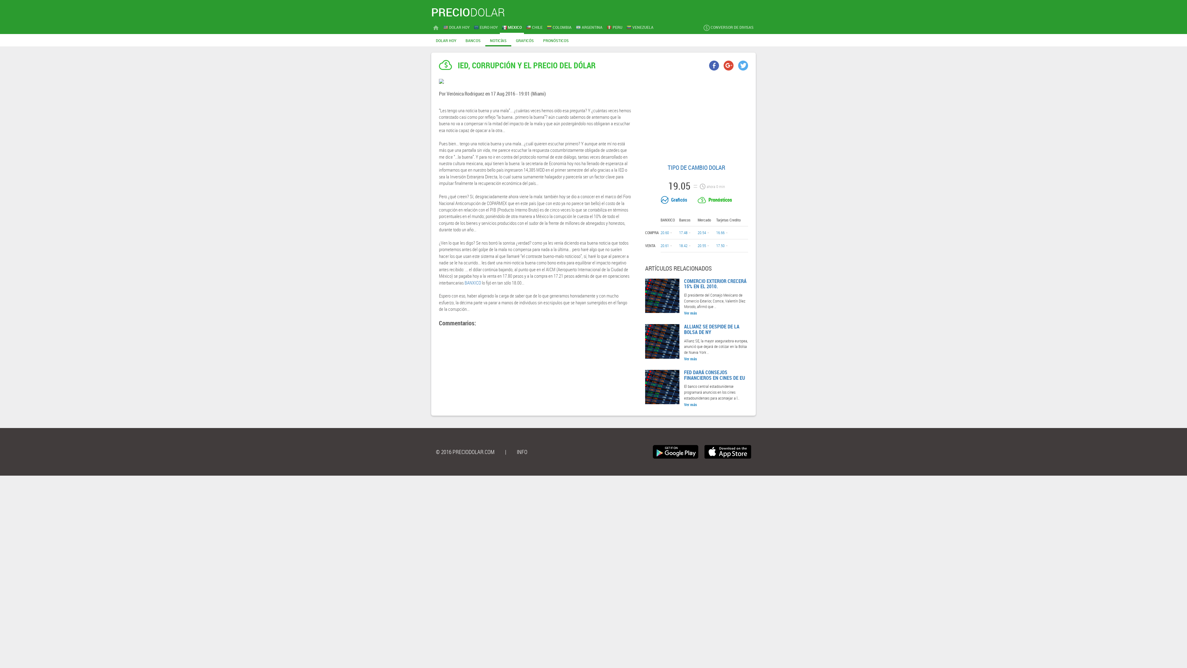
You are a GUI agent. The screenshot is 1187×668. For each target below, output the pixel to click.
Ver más (690, 313)
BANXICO (473, 283)
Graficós (679, 199)
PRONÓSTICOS (556, 40)
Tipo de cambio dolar (696, 167)
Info (522, 452)
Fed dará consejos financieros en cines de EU (714, 375)
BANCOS (473, 40)
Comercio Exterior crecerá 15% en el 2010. (715, 284)
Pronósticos (720, 199)
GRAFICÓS (525, 40)
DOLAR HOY (446, 40)
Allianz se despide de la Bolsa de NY (711, 329)
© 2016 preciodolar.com (465, 452)
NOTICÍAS (498, 40)
